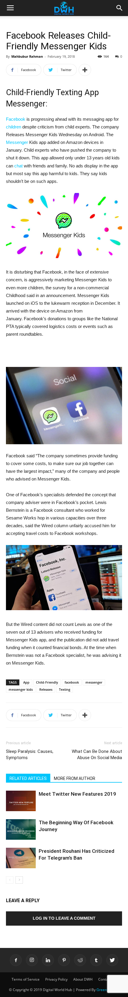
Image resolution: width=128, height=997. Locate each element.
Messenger (17, 142)
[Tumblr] (96, 960)
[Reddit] (80, 960)
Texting (64, 689)
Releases (45, 689)
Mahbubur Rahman (27, 56)
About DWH (83, 979)
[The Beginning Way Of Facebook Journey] (21, 829)
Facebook (15, 119)
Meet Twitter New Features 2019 (77, 794)
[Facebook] (16, 960)
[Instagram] (32, 960)
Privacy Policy (56, 979)
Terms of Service (26, 979)
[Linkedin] (48, 960)
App (26, 682)
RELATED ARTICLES (28, 778)
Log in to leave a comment (64, 918)
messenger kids (21, 689)
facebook (72, 682)
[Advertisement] (64, 353)
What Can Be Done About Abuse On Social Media (97, 754)
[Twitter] (112, 960)
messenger (93, 682)
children (13, 126)
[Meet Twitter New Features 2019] (21, 801)
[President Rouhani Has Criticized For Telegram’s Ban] (21, 858)
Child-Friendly (47, 682)
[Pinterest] (64, 960)
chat (18, 165)
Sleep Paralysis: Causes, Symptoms (29, 754)
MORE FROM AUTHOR (74, 778)
